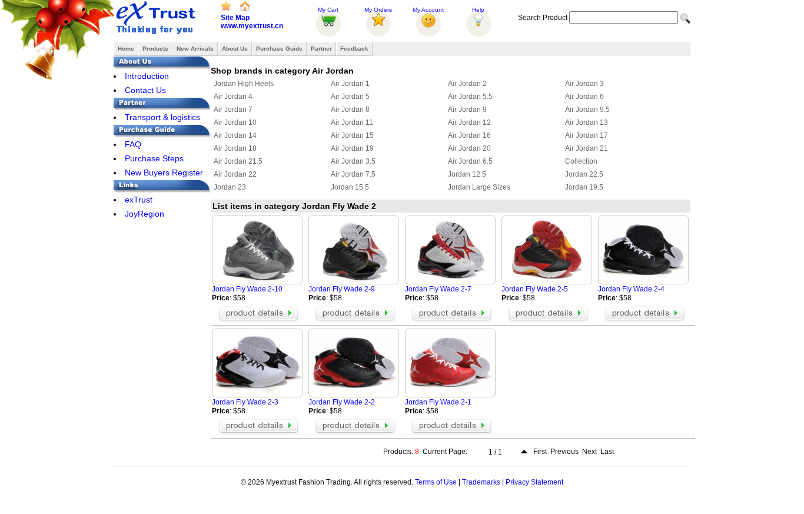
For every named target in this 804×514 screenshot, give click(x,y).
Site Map (235, 18)
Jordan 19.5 (584, 187)
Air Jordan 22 (235, 174)
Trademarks (481, 482)
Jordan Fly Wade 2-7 (438, 289)
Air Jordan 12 (469, 122)
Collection (581, 161)
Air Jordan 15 (352, 135)
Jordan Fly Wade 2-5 (534, 289)
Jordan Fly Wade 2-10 (247, 289)
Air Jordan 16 (469, 135)
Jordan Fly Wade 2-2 (341, 402)
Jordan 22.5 (584, 174)
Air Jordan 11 (352, 122)
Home (126, 48)
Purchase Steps (154, 158)
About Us (235, 48)
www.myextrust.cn (252, 26)
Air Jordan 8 (350, 109)
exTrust (138, 199)
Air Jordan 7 (233, 109)
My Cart (328, 9)
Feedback (354, 48)
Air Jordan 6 (584, 96)
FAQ (133, 144)
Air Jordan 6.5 (470, 161)
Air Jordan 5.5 (470, 96)
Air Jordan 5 (350, 96)
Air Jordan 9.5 (587, 109)
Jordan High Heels (244, 83)
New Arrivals (195, 48)
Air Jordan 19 (352, 148)
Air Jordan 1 (350, 83)
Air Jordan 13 (586, 122)
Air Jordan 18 (235, 148)
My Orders (378, 9)
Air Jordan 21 (586, 148)
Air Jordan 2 (467, 83)
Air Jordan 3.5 (353, 161)
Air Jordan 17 (586, 135)
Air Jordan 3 (584, 83)
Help (478, 9)
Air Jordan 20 (469, 148)
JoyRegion (144, 213)
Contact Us (145, 90)
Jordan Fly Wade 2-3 (245, 402)
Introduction (147, 76)
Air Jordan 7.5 (353, 174)
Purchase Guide (279, 48)
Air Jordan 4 (233, 96)
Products (155, 48)
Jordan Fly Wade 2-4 (631, 289)
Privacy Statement (534, 482)
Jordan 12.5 (467, 174)
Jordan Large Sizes (479, 187)
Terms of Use (436, 482)
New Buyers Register (164, 172)
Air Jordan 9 (467, 109)
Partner (321, 48)
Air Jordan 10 (235, 122)
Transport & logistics (162, 117)
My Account (428, 9)
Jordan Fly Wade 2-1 (438, 402)
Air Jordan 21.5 (238, 161)
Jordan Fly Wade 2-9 (341, 289)
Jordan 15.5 (350, 187)
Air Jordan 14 (235, 135)
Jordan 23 (230, 187)
